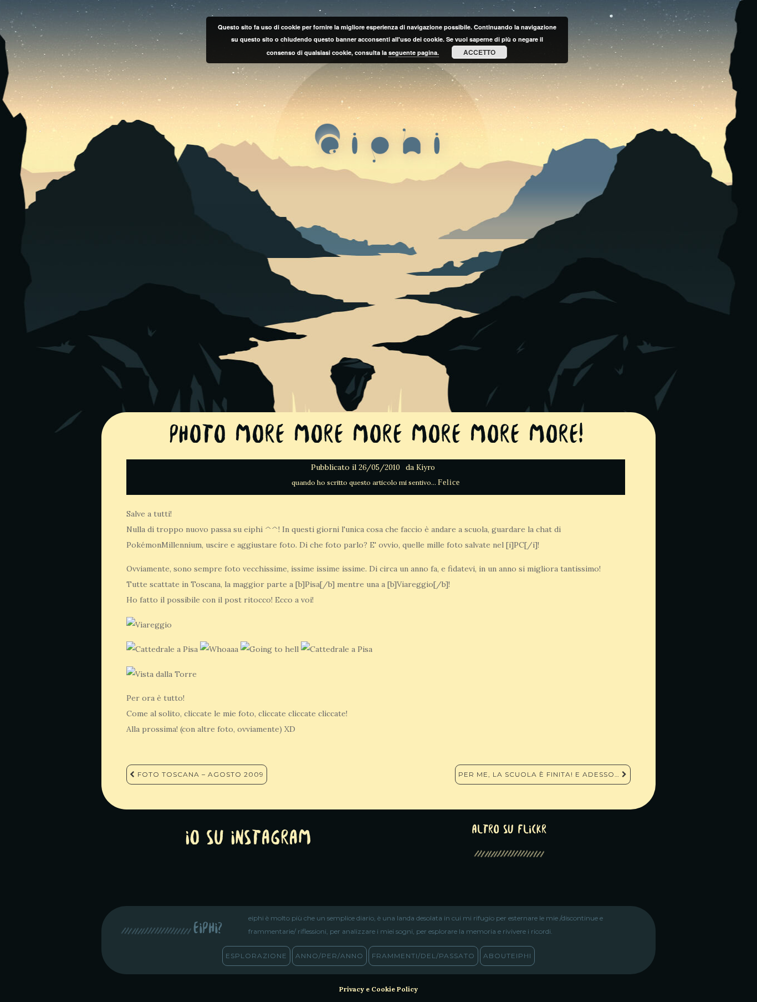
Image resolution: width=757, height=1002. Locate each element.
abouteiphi (507, 956)
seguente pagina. (413, 52)
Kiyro (425, 467)
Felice (449, 482)
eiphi (378, 152)
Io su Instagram (248, 839)
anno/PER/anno (329, 956)
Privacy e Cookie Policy (378, 989)
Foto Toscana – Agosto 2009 (199, 774)
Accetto (479, 52)
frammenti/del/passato (423, 956)
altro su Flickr (509, 830)
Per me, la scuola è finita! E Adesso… (540, 774)
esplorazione (256, 956)
